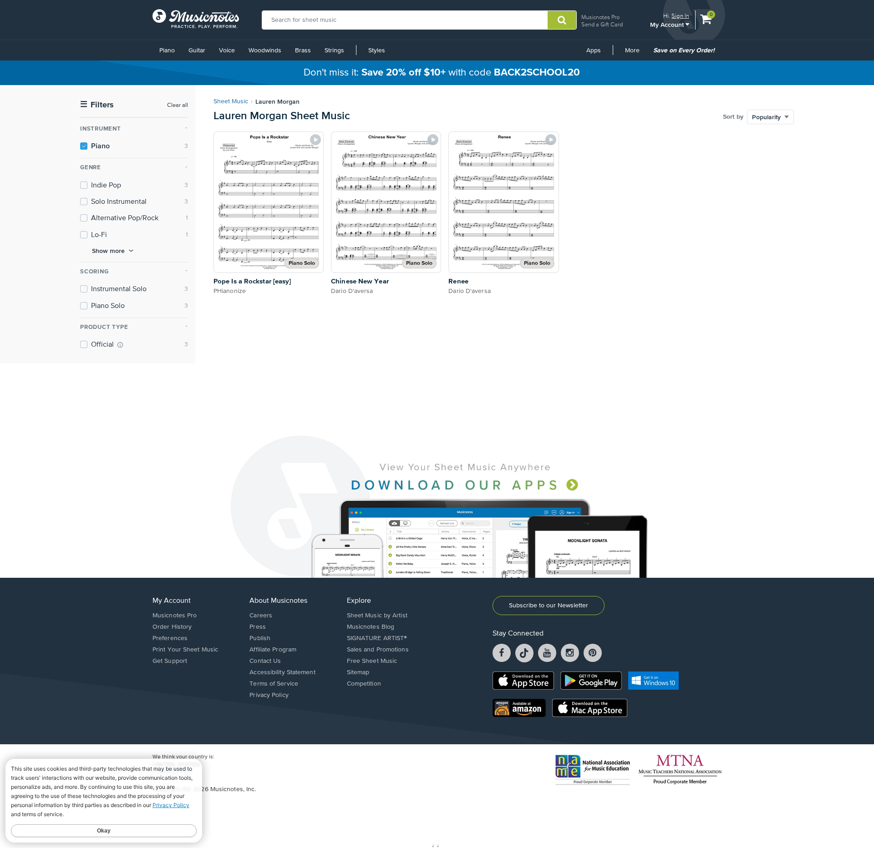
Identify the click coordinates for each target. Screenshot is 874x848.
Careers (260, 615)
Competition (364, 684)
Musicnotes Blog (371, 627)
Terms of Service (273, 684)
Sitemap (358, 672)
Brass (303, 50)
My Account (668, 24)
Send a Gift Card (602, 24)
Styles (376, 50)
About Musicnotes (278, 601)
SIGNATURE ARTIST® (377, 638)
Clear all (177, 105)
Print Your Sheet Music (185, 649)
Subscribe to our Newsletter (548, 605)
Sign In (680, 15)
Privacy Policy (268, 695)
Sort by (733, 117)
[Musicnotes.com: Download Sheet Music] (195, 18)
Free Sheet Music (372, 661)
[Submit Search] (562, 20)
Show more (108, 250)
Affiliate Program (272, 649)
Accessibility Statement (282, 672)
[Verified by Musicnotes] (120, 345)
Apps (593, 50)
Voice (227, 50)
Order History (172, 627)
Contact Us (265, 661)
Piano (167, 50)
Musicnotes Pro (600, 17)
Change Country (172, 771)
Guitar (196, 50)
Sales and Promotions (378, 649)
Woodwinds (265, 50)
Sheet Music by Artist (377, 615)
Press (257, 627)
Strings (334, 50)
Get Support (169, 661)
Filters (97, 105)
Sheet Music (230, 101)
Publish (259, 638)
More (635, 54)
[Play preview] (315, 139)
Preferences (170, 638)
